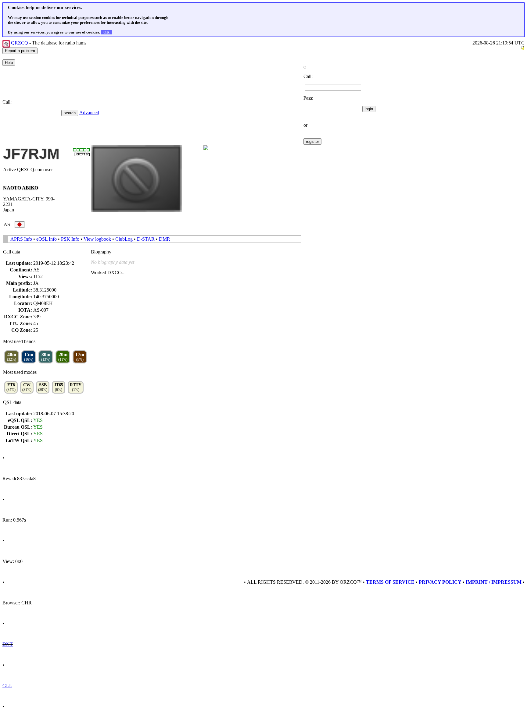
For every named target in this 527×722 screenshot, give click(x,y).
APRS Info (21, 239)
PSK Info (70, 239)
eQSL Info (46, 239)
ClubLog (124, 239)
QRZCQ (19, 42)
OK (106, 32)
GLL (7, 685)
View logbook (97, 239)
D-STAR (146, 239)
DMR (164, 239)
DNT (7, 644)
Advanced (89, 112)
